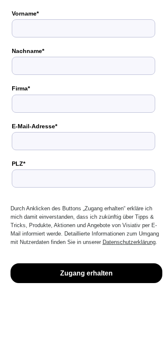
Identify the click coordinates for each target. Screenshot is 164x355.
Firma (20, 88)
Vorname (24, 13)
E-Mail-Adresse (33, 126)
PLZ (17, 163)
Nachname (27, 51)
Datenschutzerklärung (129, 242)
